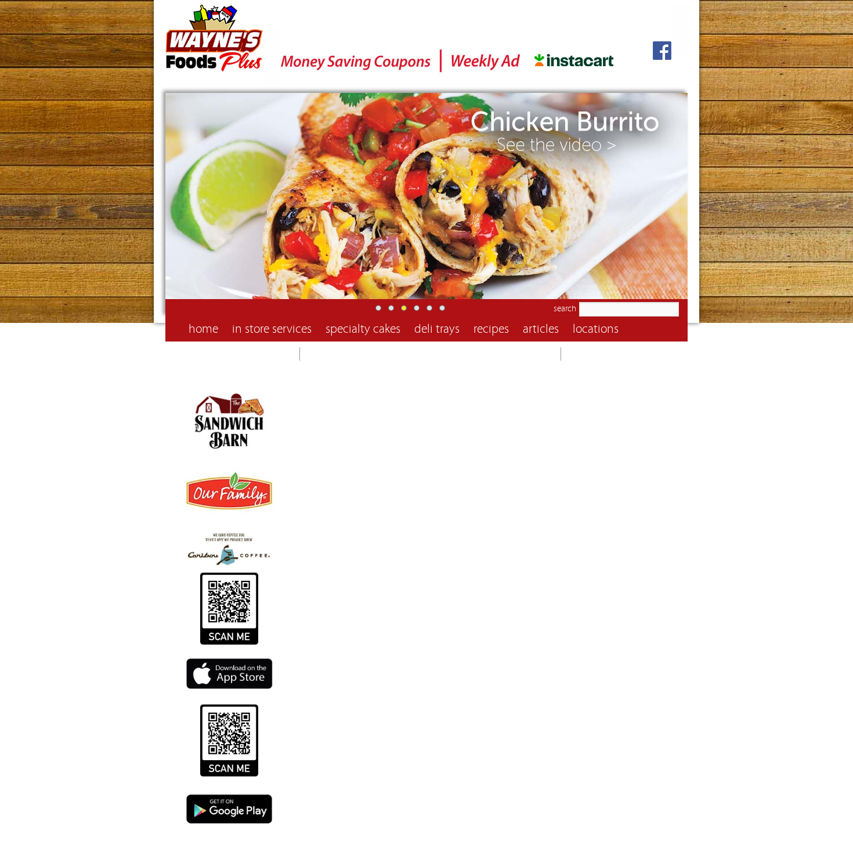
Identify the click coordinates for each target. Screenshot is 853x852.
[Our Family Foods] (229, 525)
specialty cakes (363, 329)
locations (596, 329)
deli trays (437, 329)
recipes (491, 329)
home (203, 329)
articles (541, 329)
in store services (272, 329)
